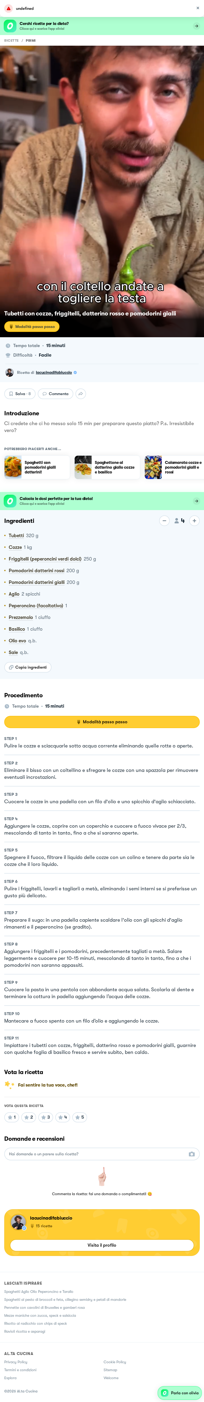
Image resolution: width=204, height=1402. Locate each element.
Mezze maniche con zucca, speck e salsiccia (40, 1315)
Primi (31, 40)
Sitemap (110, 1370)
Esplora (10, 1378)
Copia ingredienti (31, 667)
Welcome (111, 1378)
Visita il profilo (102, 1245)
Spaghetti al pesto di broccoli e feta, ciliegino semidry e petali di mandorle (65, 1299)
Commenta (59, 393)
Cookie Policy (115, 1362)
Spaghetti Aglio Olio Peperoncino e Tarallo (38, 1291)
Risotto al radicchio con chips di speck (35, 1323)
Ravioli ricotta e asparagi (24, 1331)
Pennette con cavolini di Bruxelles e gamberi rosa (44, 1307)
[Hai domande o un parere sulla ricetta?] (97, 1154)
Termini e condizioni (20, 1370)
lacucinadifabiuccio (54, 372)
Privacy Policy (15, 1362)
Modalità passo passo (35, 326)
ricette (11, 40)
